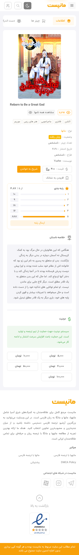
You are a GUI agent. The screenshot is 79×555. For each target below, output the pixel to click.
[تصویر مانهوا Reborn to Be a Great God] (39, 66)
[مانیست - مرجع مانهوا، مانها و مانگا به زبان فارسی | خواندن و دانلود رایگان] (64, 402)
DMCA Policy (68, 462)
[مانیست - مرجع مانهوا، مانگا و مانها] (55, 5)
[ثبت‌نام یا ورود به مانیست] (8, 5)
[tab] (63, 21)
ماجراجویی (46, 121)
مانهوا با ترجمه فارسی (65, 455)
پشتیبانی (35, 462)
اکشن (67, 121)
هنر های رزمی (30, 121)
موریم (17, 121)
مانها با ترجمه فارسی (29, 455)
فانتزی (58, 121)
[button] (41, 113)
